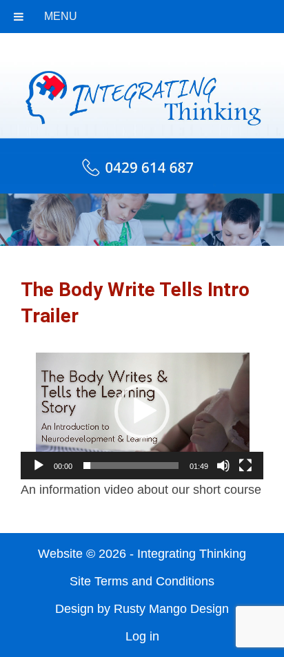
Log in (142, 636)
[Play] (38, 465)
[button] (142, 411)
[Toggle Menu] (18, 16)
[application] (142, 411)
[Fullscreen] (245, 465)
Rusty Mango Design (171, 609)
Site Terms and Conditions (142, 581)
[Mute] (223, 465)
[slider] (131, 465)
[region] (142, 220)
